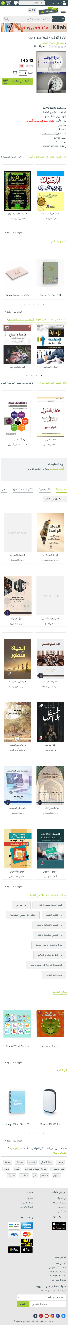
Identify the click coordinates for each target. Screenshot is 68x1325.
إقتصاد (32, 1162)
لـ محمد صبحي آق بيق (17, 445)
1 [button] (44, 226)
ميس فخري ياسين (16, 687)
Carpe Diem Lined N (17, 1125)
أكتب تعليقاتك (57, 469)
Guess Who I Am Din (17, 1046)
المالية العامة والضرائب (36, 1169)
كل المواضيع (15, 1148)
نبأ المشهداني (49, 877)
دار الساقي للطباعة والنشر (49, 935)
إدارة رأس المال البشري (17, 440)
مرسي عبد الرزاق (16, 624)
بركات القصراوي (49, 813)
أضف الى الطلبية (20, 81)
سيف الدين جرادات (49, 687)
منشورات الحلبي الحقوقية (22, 915)
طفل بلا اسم (50, 745)
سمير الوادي (49, 624)
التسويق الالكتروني (50, 872)
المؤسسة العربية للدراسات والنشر (46, 965)
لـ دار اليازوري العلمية (54, 499)
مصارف (11, 1176)
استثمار (19, 1162)
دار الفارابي (21, 905)
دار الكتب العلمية (54, 915)
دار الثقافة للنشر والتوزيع (50, 955)
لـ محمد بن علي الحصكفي (17, 219)
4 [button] (29, 226)
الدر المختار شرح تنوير (17, 214)
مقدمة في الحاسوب (17, 808)
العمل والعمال (58, 1169)
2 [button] (39, 226)
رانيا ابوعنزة (49, 750)
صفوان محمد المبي (16, 877)
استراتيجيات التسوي (50, 619)
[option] (50, 193)
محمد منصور (16, 813)
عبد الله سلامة (16, 560)
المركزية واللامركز (17, 872)
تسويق (56, 1176)
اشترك (23, 1304)
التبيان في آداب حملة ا (50, 214)
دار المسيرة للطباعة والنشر (49, 925)
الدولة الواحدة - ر (50, 555)
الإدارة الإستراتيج (50, 367)
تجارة (6, 1169)
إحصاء (60, 1162)
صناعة (45, 1176)
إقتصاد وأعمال (59, 1153)
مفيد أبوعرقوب (16, 750)
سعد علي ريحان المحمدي (52, 43)
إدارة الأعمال (46, 1162)
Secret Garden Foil (50, 296)
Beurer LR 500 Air (50, 1125)
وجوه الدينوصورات (50, 1046)
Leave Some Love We (17, 296)
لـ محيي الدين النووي (50, 219)
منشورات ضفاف (54, 975)
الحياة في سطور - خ (17, 682)
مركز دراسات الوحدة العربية (49, 945)
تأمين (17, 1169)
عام (34, 1176)
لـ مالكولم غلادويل (50, 445)
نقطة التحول (50, 440)
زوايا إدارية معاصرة (49, 134)
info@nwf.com (58, 1276)
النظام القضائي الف (50, 682)
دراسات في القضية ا (17, 745)
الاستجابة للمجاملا (17, 555)
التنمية (8, 1162)
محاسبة (24, 1176)
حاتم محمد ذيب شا (49, 560)
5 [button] (24, 226)
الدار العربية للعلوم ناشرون (49, 905)
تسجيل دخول (57, 3)
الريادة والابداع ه (17, 367)
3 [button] (34, 226)
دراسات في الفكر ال (50, 808)
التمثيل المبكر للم (17, 619)
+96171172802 (58, 1272)
